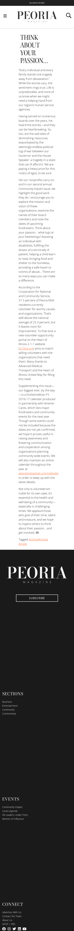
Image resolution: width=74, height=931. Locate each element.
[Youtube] (24, 929)
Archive (33, 539)
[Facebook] (4, 929)
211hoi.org (26, 348)
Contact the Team (12, 916)
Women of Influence (13, 818)
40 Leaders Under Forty (15, 814)
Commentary (9, 713)
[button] (5, 16)
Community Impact (12, 807)
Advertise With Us (11, 912)
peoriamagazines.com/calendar (39, 473)
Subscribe (37, 3)
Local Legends (10, 811)
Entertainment (10, 705)
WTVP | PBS (8, 924)
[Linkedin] (19, 929)
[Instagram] (9, 929)
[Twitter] (14, 929)
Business (7, 701)
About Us (7, 920)
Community (8, 709)
